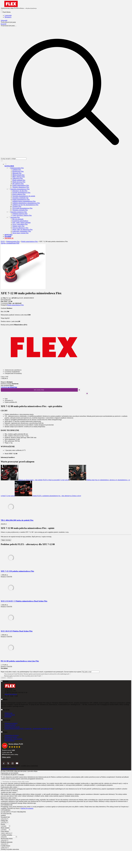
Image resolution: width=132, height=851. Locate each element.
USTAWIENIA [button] (5, 810)
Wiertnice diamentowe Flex (20, 187)
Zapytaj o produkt (6, 243)
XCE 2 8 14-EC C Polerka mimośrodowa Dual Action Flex (24, 601)
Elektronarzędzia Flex (17, 168)
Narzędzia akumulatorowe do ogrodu (23, 196)
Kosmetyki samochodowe (20, 221)
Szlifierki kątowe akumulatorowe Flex (24, 201)
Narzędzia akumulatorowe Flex (20, 189)
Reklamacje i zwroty (11, 737)
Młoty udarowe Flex (18, 176)
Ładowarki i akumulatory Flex (21, 231)
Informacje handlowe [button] (8, 457)
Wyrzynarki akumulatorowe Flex (22, 208)
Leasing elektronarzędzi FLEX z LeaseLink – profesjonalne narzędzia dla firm (28, 728)
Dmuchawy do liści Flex (19, 191)
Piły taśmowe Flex (18, 183)
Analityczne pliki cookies (8, 792)
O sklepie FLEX (10, 715)
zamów (8, 393)
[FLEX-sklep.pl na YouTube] (17, 763)
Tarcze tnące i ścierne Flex (20, 233)
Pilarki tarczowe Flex (18, 182)
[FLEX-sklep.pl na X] (8, 763)
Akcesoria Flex (15, 217)
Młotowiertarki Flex (18, 175)
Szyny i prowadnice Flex (20, 224)
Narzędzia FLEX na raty (12, 727)
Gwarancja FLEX (10, 725)
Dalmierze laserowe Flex (20, 213)
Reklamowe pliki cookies (8, 798)
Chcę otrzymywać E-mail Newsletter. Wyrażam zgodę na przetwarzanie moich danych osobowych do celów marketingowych (36, 674)
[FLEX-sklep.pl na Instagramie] (12, 763)
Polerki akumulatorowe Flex (21, 199)
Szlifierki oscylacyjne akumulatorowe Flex (25, 205)
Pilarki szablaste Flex (18, 180)
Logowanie (8, 15)
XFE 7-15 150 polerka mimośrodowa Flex (17, 571)
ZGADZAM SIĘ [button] (6, 813)
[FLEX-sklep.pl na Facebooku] (3, 763)
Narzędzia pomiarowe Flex (18, 212)
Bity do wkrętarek (17, 219)
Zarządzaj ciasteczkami (9, 768)
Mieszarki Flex (16, 173)
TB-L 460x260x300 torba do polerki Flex (17, 520)
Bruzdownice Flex (18, 171)
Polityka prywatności (11, 723)
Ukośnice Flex (16, 206)
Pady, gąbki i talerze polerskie (21, 222)
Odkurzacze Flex (17, 178)
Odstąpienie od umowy (12, 735)
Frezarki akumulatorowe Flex (21, 192)
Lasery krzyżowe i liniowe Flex (22, 215)
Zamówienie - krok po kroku (13, 739)
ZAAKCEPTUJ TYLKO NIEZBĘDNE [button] (13, 812)
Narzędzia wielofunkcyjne (20, 198)
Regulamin (8, 716)
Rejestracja (8, 17)
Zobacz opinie (6, 757)
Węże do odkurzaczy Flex (20, 228)
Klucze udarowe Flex (19, 194)
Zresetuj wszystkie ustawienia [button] (10, 849)
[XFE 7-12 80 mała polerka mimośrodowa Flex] (23, 288)
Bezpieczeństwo (10, 740)
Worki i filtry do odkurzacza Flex (22, 229)
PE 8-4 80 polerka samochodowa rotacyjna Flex (20, 661)
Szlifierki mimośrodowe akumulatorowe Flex (26, 203)
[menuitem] (68, 198)
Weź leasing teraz (39, 390)
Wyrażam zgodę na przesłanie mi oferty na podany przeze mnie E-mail (22, 676)
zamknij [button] (3, 815)
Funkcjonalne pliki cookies (9, 787)
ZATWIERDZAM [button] (6, 805)
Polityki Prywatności (27, 808)
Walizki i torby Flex (18, 226)
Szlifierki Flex (16, 169)
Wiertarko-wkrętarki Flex (20, 210)
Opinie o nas (8, 713)
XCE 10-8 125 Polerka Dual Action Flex (17, 631)
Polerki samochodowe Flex (20, 185)
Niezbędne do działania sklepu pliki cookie (16, 781)
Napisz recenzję (6, 540)
